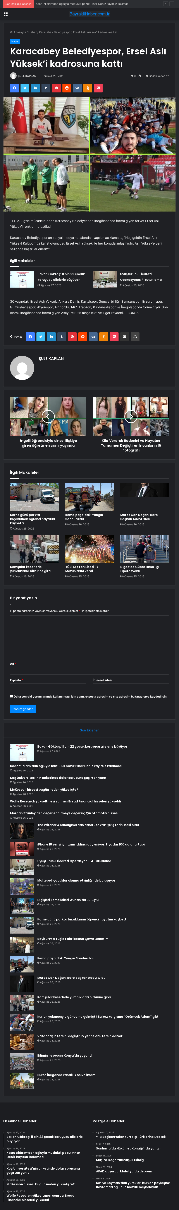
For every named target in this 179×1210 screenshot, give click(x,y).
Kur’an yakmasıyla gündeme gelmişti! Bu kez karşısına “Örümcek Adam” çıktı (98, 1016)
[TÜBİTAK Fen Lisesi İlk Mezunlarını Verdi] (89, 549)
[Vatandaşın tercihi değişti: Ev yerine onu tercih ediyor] (22, 1042)
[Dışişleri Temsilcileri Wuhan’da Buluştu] (22, 906)
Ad (13, 663)
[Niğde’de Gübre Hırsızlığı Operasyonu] (144, 549)
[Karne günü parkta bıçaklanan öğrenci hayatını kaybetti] (34, 497)
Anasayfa (19, 32)
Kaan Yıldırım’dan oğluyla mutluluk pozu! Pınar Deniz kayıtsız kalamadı (66, 766)
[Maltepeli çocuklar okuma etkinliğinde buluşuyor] (22, 886)
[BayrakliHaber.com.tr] (89, 14)
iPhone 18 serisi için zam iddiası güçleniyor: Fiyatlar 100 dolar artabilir (92, 844)
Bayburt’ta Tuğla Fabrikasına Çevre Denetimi (73, 939)
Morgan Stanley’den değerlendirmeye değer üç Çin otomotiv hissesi (64, 813)
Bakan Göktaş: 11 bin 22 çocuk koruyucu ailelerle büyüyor (82, 746)
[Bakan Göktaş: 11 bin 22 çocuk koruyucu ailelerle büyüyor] (22, 279)
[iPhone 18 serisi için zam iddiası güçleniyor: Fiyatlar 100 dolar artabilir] (22, 849)
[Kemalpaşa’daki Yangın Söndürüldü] (89, 497)
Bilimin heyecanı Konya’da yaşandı (65, 1055)
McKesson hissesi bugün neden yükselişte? (44, 789)
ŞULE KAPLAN (27, 76)
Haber (32, 32)
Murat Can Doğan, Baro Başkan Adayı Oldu (139, 517)
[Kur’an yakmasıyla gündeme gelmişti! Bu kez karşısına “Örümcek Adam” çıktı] (22, 1022)
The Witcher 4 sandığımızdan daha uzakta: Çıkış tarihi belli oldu (88, 825)
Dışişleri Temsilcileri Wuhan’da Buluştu (68, 900)
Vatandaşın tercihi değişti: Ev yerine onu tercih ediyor (79, 1036)
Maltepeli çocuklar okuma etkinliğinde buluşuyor (76, 880)
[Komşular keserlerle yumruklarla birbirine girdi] (34, 549)
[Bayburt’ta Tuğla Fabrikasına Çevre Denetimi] (22, 945)
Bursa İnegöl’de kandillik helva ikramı (66, 1075)
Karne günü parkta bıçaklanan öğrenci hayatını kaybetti (32, 519)
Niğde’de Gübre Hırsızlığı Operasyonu (139, 569)
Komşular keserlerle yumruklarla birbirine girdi (31, 569)
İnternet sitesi (102, 680)
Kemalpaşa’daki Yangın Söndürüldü (84, 517)
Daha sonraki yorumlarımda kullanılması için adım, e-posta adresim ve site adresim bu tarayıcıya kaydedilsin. (90, 696)
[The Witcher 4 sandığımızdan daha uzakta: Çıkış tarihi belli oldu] (22, 831)
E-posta (16, 680)
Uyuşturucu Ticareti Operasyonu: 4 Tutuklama (74, 861)
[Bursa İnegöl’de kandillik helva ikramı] (22, 1081)
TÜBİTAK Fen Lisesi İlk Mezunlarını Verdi (81, 569)
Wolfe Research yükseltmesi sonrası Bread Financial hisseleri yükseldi (65, 801)
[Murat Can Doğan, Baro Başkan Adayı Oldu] (144, 497)
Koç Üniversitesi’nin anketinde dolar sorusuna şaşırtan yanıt (76, 3)
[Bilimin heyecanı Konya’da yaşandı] (22, 1061)
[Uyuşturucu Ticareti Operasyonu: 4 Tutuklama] (105, 279)
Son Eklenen (89, 730)
